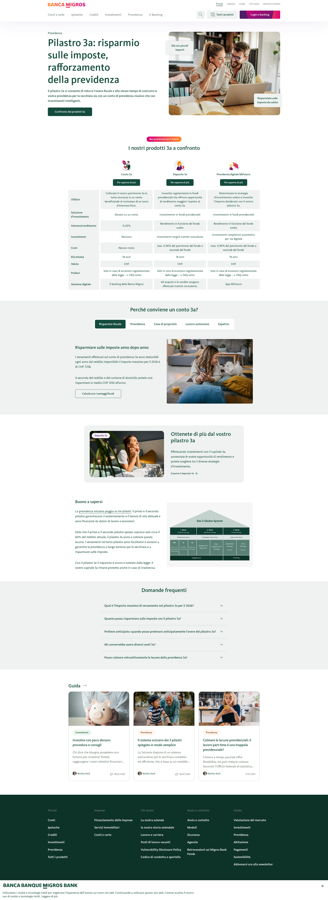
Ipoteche (77, 15)
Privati (219, 3)
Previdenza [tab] (137, 324)
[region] (164, 890)
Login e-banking (260, 14)
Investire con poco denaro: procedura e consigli (92, 742)
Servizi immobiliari (106, 827)
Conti (51, 820)
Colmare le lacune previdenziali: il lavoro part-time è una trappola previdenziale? (227, 745)
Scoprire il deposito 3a (182, 473)
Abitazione (241, 842)
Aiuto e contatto (198, 820)
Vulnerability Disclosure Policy (161, 850)
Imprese (231, 3)
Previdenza (135, 15)
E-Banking (155, 15)
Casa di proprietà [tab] (165, 324)
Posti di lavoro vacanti (155, 842)
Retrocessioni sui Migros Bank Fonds (207, 852)
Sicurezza (193, 835)
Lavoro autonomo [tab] (197, 324)
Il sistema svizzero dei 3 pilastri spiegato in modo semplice (160, 742)
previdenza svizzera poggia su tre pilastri (105, 511)
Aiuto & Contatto (271, 3)
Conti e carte (56, 15)
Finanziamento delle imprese (113, 820)
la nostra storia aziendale (157, 827)
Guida (242, 3)
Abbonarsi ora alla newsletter (253, 864)
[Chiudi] (322, 886)
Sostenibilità (242, 857)
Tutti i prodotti (58, 857)
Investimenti (113, 15)
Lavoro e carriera (152, 835)
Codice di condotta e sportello (161, 857)
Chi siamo (254, 3)
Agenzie (192, 842)
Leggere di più (49, 896)
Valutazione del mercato (250, 820)
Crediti (94, 15)
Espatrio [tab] (223, 324)
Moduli (192, 827)
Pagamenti (241, 850)
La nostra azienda (152, 820)
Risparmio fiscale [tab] (110, 324)
